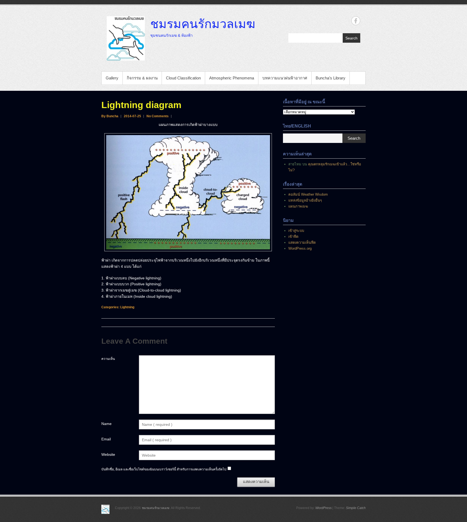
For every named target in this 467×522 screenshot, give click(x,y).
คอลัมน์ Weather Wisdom (308, 194)
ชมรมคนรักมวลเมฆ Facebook (355, 20)
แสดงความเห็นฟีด (302, 242)
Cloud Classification (183, 78)
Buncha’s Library (330, 78)
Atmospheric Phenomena (231, 78)
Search (351, 38)
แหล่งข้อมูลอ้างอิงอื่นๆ (305, 200)
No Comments (157, 116)
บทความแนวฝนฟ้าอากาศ (284, 78)
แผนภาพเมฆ (298, 206)
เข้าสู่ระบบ (296, 231)
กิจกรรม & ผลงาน (142, 78)
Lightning (127, 307)
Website (108, 454)
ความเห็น (108, 359)
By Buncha (109, 116)
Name (106, 423)
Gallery (112, 78)
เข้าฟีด (293, 237)
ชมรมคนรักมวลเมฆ (202, 23)
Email (106, 439)
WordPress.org (300, 248)
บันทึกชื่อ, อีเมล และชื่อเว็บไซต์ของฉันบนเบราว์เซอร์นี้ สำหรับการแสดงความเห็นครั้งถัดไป (163, 469)
